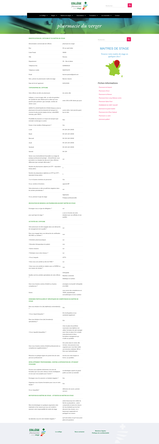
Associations (80, 15)
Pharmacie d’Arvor (104, 91)
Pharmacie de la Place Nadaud (108, 112)
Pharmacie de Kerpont (105, 87)
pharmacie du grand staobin (107, 108)
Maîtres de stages (66, 15)
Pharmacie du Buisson (105, 94)
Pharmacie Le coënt (105, 115)
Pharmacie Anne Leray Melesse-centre (110, 98)
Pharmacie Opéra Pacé (105, 101)
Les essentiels (105, 15)
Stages (53, 15)
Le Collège (42, 15)
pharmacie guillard (104, 119)
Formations (92, 15)
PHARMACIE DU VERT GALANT (108, 105)
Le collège (58, 431)
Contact (117, 15)
